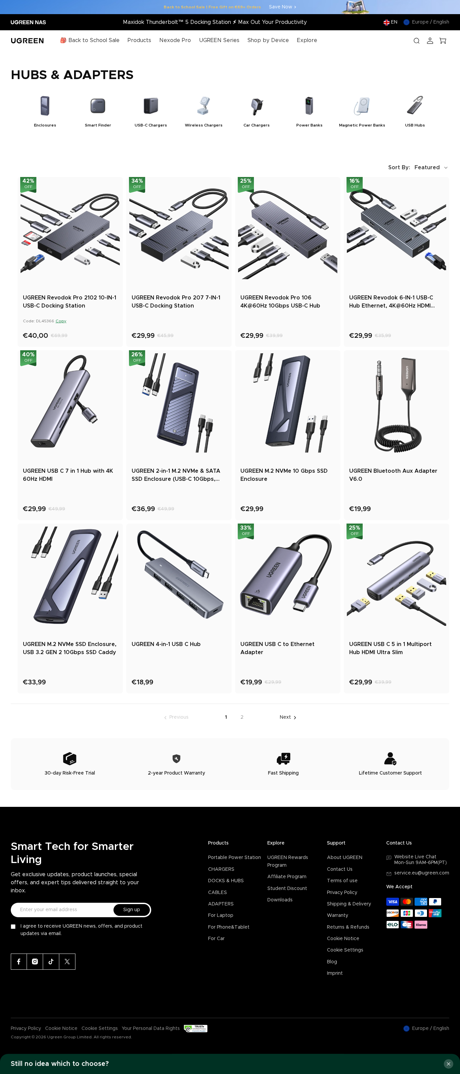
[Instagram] (35, 962)
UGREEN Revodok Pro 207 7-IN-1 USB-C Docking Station (176, 302)
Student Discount (287, 888)
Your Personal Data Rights (151, 1028)
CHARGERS (221, 869)
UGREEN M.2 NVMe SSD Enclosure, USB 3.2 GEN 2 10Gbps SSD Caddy (70, 648)
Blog (332, 962)
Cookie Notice (343, 938)
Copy (61, 321)
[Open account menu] (430, 40)
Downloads (280, 900)
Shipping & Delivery (349, 904)
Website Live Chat (415, 857)
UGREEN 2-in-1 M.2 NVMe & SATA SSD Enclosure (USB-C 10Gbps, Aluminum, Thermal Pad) (176, 475)
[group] (45, 113)
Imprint (335, 973)
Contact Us (340, 869)
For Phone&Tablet (229, 927)
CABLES (217, 892)
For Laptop (220, 915)
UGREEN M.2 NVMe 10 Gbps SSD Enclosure (284, 475)
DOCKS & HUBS (226, 881)
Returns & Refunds (348, 927)
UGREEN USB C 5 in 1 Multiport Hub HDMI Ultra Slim (390, 648)
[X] (67, 962)
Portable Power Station (234, 857)
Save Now (280, 7)
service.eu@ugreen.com (421, 873)
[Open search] (416, 40)
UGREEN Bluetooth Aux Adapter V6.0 (393, 475)
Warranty (337, 915)
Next (285, 717)
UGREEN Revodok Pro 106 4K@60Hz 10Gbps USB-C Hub (280, 302)
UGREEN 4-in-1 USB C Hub (166, 644)
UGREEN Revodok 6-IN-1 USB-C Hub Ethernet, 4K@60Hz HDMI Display (391, 302)
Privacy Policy (342, 892)
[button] (418, 167)
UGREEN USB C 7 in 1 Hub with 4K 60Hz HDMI (68, 475)
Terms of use (342, 881)
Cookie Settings (345, 950)
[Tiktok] (51, 962)
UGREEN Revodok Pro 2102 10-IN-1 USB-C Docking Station (69, 302)
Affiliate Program (286, 876)
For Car (216, 938)
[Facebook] (19, 962)
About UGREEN (344, 857)
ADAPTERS (221, 904)
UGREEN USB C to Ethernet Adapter (277, 648)
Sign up (131, 909)
